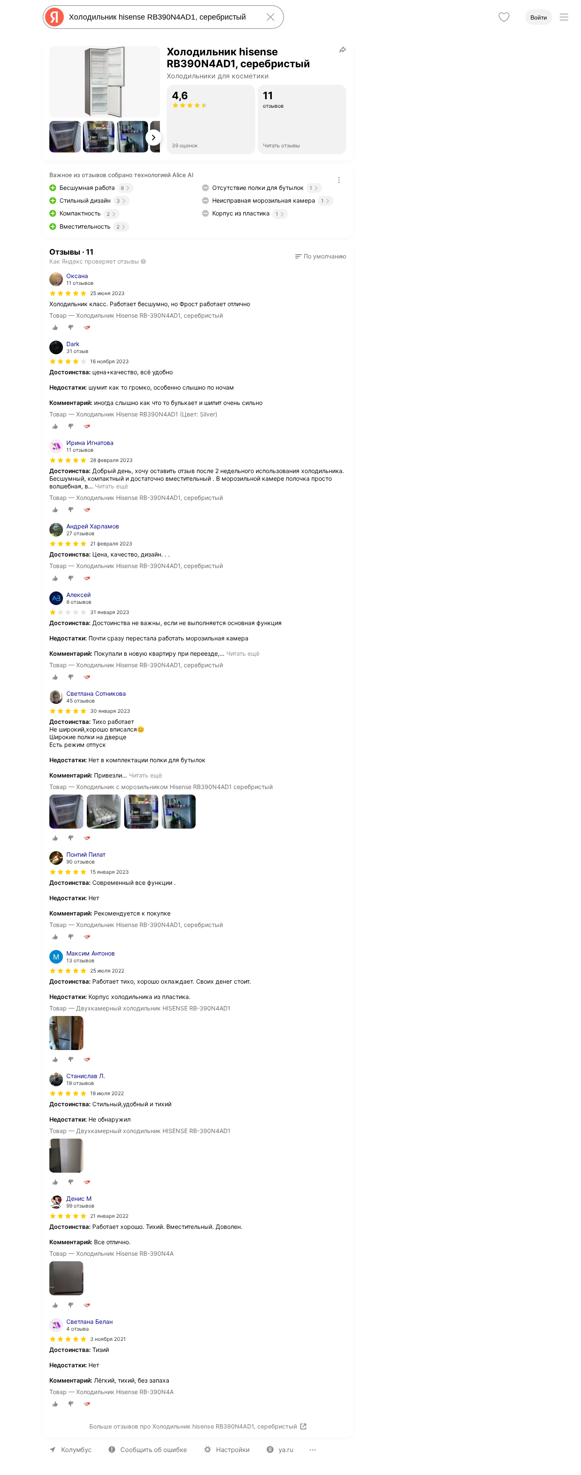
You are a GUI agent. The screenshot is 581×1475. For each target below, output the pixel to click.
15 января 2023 (109, 872)
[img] (68, 293)
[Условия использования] (339, 180)
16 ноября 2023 (109, 361)
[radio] (55, 327)
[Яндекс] (54, 17)
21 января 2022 (109, 1216)
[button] (65, 136)
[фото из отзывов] (66, 812)
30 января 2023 (110, 711)
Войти (538, 17)
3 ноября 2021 (108, 1339)
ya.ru (286, 1450)
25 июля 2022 (107, 970)
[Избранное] (504, 17)
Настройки (233, 1450)
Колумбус (76, 1450)
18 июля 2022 (107, 1093)
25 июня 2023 (107, 293)
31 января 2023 (109, 612)
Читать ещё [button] (111, 486)
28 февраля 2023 (111, 460)
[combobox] (161, 17)
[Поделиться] (342, 49)
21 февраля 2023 (111, 543)
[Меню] (563, 17)
